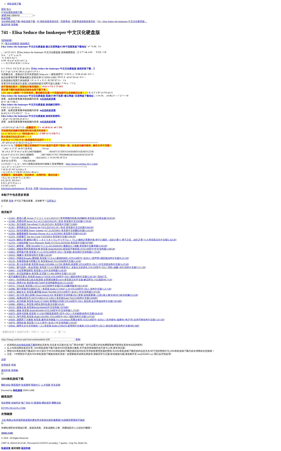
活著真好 (44, 420)
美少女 (28, 188)
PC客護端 (36, 403)
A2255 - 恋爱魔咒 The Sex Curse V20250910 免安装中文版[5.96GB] (42, 236)
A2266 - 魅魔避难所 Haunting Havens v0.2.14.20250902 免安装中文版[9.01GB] (47, 233)
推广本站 (25, 403)
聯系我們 (15, 385)
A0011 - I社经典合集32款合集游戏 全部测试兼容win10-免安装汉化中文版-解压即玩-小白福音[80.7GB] (60, 279)
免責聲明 (25, 385)
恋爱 (36, 188)
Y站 (3, 420)
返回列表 (6, 24)
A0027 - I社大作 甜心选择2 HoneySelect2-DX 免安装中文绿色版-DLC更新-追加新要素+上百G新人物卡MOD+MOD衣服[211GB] (73, 295)
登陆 (3, 9)
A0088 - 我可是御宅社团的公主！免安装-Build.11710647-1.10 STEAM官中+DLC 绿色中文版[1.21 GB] (59, 289)
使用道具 (6, 365)
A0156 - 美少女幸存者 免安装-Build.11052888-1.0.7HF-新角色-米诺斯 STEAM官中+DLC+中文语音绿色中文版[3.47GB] (68, 264)
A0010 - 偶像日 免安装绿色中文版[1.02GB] (30, 255)
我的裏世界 (33, 420)
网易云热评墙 (13, 420)
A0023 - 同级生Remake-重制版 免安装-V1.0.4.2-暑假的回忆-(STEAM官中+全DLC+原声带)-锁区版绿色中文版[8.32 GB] (68, 258)
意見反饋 (55, 385)
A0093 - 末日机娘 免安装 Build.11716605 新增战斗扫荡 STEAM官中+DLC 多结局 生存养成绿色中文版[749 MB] (65, 301)
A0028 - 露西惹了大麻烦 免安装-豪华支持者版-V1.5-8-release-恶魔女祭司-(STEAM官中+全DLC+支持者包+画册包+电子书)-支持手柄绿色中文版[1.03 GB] (86, 319)
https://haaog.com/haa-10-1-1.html (81, 164)
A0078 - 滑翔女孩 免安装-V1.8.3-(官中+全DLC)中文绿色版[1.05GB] (42, 322)
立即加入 (51, 201)
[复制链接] (6, 40)
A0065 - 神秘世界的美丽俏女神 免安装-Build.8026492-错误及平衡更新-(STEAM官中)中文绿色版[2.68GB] (61, 249)
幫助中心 (35, 385)
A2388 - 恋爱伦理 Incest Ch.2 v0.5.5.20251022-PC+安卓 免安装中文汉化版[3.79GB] (49, 221)
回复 (3, 359)
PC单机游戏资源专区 (48, 21)
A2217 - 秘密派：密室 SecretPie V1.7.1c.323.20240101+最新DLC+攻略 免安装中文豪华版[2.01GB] (57, 246)
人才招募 (45, 385)
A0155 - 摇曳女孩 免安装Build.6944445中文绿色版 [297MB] (38, 307)
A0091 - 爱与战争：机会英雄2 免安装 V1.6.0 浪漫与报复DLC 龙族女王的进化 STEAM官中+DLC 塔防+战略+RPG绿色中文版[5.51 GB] (77, 267)
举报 (13, 365)
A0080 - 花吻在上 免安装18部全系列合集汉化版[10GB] (36, 304)
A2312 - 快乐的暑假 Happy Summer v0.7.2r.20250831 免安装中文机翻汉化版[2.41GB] (51, 230)
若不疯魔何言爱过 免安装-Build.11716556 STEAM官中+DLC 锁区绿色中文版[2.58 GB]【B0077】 (57, 276)
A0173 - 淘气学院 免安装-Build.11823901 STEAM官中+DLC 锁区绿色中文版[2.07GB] (51, 316)
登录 (11, 201)
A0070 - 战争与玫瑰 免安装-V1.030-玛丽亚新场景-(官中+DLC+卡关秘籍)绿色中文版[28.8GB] (55, 313)
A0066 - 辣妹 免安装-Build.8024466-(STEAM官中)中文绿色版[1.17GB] (43, 310)
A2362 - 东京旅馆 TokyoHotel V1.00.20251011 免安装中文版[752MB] (42, 224)
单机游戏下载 (14, 3)
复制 (78, 339)
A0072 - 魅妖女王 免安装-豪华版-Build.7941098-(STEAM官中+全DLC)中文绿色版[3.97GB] (54, 292)
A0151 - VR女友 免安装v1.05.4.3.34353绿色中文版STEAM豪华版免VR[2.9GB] (48, 286)
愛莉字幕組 (79, 420)
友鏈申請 (15, 403)
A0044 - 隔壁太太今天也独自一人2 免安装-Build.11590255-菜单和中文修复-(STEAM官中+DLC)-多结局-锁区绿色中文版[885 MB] (73, 326)
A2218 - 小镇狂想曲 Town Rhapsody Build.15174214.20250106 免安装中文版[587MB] (50, 243)
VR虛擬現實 (66, 420)
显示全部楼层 (12, 43)
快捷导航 (6, 18)
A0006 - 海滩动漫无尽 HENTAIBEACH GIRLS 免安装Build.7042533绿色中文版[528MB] (53, 298)
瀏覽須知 (56, 403)
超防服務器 (54, 420)
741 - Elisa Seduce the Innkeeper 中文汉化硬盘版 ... (122, 21)
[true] (34, 15)
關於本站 (6, 385)
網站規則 (46, 403)
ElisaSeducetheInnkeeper (12, 188)
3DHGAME (7, 433)
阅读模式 (25, 43)
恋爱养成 (65, 21)
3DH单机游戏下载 (10, 21)
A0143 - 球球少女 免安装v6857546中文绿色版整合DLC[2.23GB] (40, 282)
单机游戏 (17, 390)
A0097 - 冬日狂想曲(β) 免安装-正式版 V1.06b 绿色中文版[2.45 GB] (42, 273)
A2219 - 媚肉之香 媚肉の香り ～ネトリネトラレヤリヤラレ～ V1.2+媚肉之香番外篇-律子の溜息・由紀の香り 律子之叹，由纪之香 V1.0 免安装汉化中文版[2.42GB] (92, 239)
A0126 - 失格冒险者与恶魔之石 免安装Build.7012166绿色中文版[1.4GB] (44, 261)
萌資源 (24, 420)
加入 (8, 9)
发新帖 (14, 24)
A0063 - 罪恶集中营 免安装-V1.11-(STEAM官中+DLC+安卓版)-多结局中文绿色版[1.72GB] (54, 252)
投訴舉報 (6, 403)
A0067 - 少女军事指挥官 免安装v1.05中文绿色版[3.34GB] (37, 270)
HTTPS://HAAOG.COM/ (13, 408)
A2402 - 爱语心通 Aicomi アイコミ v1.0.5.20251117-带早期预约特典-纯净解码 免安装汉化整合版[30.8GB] (61, 218)
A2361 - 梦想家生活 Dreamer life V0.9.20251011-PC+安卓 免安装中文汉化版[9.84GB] (51, 227)
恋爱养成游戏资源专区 (83, 21)
